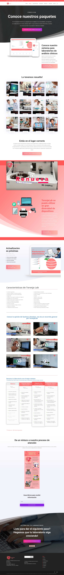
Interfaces (41, 3)
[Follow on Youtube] (34, 546)
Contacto (50, 3)
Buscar (32, 556)
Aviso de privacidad (52, 573)
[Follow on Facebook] (30, 546)
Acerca (54, 3)
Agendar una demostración (32, 29)
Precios (30, 3)
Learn (25, 96)
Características (35, 3)
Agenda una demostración (32, 153)
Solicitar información (47, 232)
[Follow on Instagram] (32, 546)
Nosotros (45, 3)
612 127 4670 (8, 562)
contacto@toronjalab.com (10, 564)
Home (27, 3)
